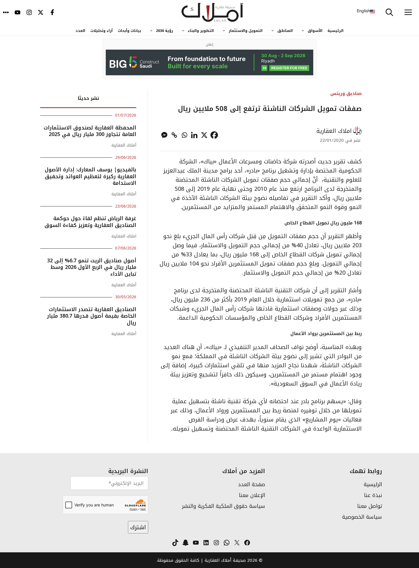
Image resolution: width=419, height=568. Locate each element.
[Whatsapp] (184, 135)
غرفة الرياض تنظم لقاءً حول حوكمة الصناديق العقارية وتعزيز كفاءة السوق (90, 222)
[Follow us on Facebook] (52, 13)
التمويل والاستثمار (246, 30)
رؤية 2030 (164, 30)
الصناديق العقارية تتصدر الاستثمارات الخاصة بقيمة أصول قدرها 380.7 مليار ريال (91, 316)
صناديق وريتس (346, 93)
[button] (389, 13)
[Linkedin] (194, 135)
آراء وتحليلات (101, 30)
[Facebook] (214, 135)
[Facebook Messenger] (164, 135)
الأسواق (315, 30)
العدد (80, 30)
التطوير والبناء (201, 30)
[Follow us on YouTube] (17, 13)
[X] (204, 135)
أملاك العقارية (123, 145)
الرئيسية (335, 30)
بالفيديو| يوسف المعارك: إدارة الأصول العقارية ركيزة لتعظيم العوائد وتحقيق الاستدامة (90, 176)
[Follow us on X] (40, 13)
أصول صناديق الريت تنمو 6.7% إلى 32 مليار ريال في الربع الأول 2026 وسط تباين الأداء (91, 267)
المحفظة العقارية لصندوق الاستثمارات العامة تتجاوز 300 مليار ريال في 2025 (90, 131)
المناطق (285, 30)
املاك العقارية (334, 130)
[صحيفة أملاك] (212, 13)
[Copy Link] (174, 135)
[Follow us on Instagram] (29, 13)
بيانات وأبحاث (129, 30)
